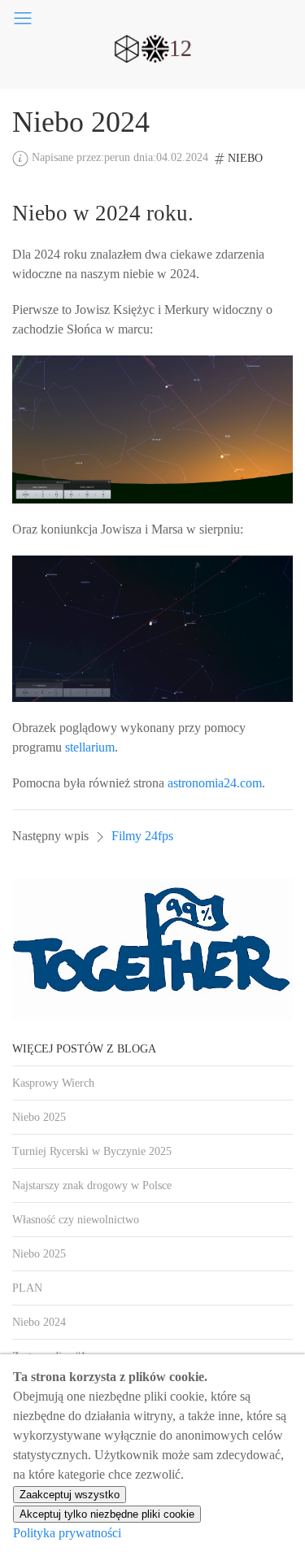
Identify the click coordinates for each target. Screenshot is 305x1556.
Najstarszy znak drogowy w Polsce (92, 1185)
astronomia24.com (215, 783)
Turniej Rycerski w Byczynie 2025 (92, 1151)
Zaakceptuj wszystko (70, 1494)
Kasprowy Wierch (53, 1083)
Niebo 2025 (39, 1117)
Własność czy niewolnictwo (75, 1220)
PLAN (27, 1288)
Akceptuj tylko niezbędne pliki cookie (107, 1514)
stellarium (90, 747)
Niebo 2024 (39, 1322)
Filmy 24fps (142, 836)
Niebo (245, 158)
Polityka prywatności (67, 1533)
